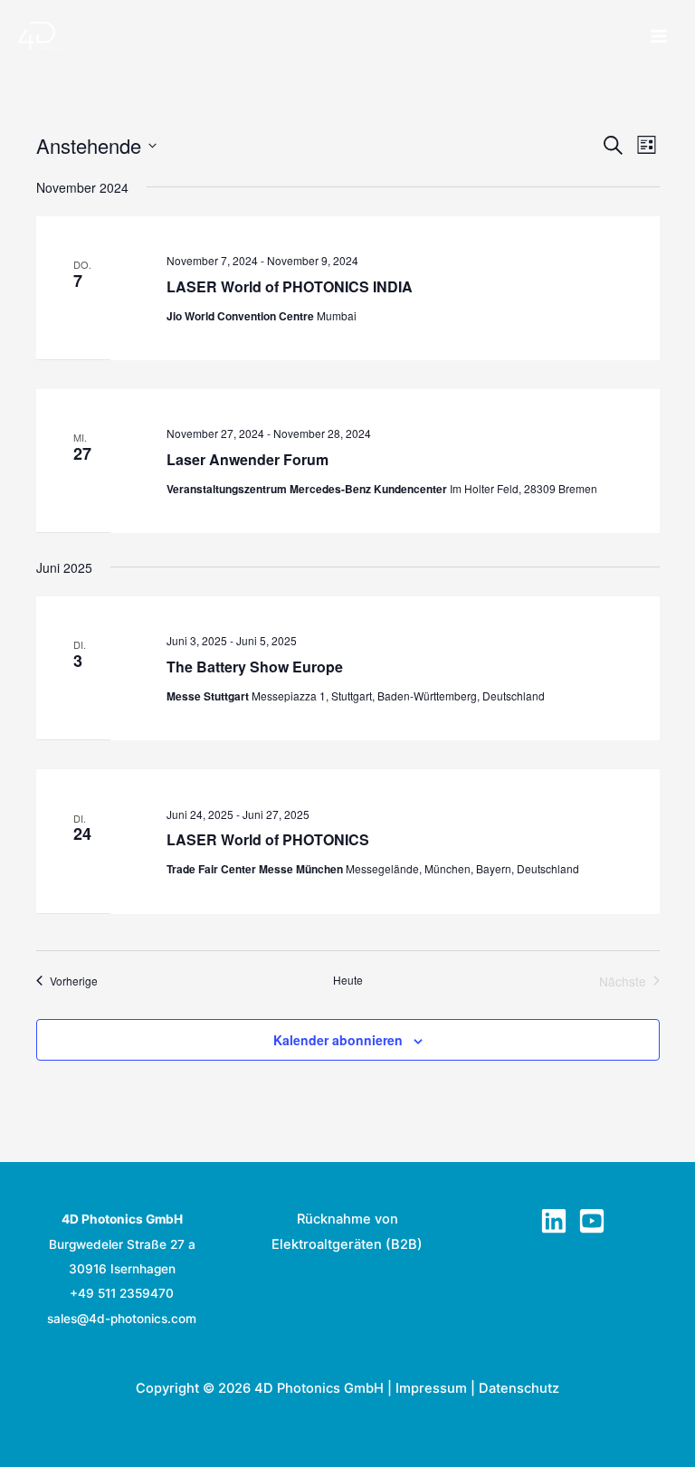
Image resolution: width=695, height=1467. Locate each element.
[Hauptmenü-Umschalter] (659, 36)
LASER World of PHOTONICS (268, 839)
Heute (348, 980)
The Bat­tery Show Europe (255, 666)
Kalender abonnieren (338, 1040)
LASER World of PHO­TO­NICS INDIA (290, 286)
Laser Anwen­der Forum (247, 459)
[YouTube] (591, 1220)
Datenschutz (519, 1388)
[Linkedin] (553, 1220)
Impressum (431, 1388)
